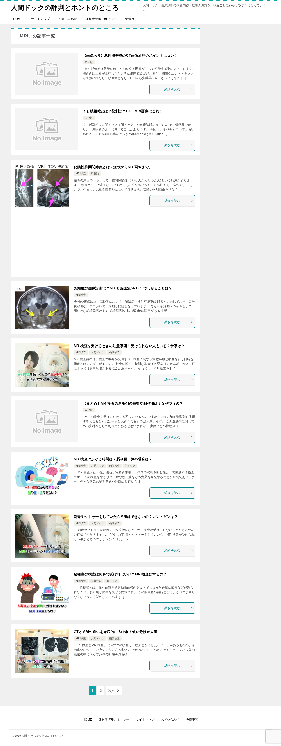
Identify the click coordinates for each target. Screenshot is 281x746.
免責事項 (131, 19)
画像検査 (114, 352)
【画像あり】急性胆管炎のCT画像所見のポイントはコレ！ (130, 55)
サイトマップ (40, 19)
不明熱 (95, 173)
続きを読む (172, 89)
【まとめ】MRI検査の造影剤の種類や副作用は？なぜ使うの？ (133, 403)
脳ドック (130, 465)
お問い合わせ (67, 19)
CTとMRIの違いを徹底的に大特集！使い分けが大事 (115, 632)
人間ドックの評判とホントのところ (65, 7)
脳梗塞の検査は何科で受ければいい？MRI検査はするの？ (120, 574)
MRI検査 (81, 173)
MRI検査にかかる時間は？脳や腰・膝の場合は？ (113, 459)
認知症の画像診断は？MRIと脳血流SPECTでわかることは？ (123, 288)
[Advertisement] (105, 243)
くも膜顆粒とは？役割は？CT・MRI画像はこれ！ (123, 111)
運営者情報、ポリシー (101, 19)
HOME (17, 19)
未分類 (89, 62)
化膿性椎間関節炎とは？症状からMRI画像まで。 (113, 167)
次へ (111, 691)
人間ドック (97, 352)
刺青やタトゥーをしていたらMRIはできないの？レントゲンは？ (126, 517)
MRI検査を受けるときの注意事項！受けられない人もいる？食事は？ (129, 346)
